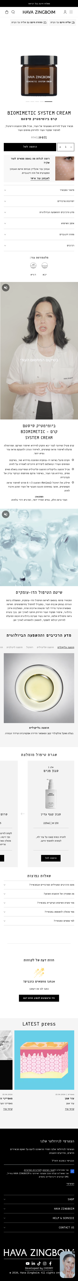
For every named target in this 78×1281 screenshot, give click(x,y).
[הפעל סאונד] (5, 287)
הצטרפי (70, 1184)
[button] (13, 12)
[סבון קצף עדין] (51, 792)
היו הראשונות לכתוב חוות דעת (39, 998)
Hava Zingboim (29, 1272)
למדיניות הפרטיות (32, 1170)
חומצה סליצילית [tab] (45, 647)
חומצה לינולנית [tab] (15, 647)
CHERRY (48, 1268)
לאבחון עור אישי (40, 178)
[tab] (48, 101)
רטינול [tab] (29, 647)
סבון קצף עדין (51, 814)
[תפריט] (71, 12)
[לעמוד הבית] (39, 12)
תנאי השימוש (49, 1170)
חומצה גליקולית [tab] (66, 647)
